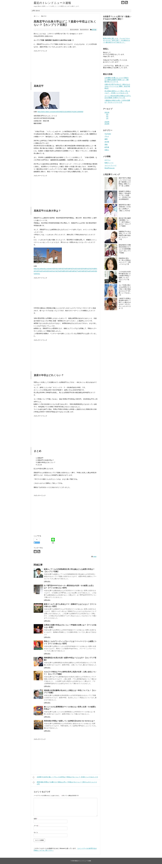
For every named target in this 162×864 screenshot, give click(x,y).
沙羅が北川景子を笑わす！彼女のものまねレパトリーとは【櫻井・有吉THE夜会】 (117, 86)
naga (94, 556)
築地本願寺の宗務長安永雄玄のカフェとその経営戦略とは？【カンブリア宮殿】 (125, 249)
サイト (36, 832)
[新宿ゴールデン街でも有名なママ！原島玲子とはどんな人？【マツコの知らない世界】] (38, 608)
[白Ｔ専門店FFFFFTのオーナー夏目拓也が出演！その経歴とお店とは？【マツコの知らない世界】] (38, 589)
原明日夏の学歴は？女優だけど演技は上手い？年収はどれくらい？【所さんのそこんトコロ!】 (67, 783)
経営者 (94, 29)
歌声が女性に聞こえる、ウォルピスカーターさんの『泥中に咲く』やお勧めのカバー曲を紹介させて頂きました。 (116, 40)
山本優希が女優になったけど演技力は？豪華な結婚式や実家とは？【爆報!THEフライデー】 (117, 79)
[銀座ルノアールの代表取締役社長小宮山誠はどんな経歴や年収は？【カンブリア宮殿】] (38, 573)
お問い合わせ (36, 10)
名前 (36, 818)
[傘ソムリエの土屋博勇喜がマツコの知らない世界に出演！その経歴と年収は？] (38, 710)
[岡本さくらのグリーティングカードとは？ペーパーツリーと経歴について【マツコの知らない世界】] (38, 645)
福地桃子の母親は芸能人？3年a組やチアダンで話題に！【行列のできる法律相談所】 (125, 195)
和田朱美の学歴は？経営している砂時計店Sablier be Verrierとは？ (69, 721)
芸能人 (107, 150)
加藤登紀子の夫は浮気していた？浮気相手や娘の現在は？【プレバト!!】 (125, 235)
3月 (107, 114)
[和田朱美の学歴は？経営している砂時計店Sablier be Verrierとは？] (38, 724)
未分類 (107, 142)
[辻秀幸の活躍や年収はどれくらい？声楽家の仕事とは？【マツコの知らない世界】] (38, 628)
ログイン (108, 160)
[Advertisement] (65, 65)
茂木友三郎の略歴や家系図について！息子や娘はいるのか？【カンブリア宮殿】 (125, 222)
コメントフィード (111, 165)
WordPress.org (109, 168)
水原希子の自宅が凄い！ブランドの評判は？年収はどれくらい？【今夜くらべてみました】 (67, 777)
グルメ (107, 136)
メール (36, 825)
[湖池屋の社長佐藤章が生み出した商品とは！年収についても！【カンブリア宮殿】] (38, 694)
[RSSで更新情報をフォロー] (126, 2)
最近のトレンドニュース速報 (52, 2)
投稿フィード (109, 163)
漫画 (106, 144)
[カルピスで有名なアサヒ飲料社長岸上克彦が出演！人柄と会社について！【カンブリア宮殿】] (38, 675)
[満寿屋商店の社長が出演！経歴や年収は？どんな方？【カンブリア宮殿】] (38, 661)
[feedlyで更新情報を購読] (122, 2)
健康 (106, 139)
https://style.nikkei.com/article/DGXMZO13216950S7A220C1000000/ (60, 112)
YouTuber (108, 134)
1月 (107, 118)
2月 (107, 116)
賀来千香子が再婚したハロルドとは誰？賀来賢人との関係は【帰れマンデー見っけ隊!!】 (125, 182)
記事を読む (47, 581)
